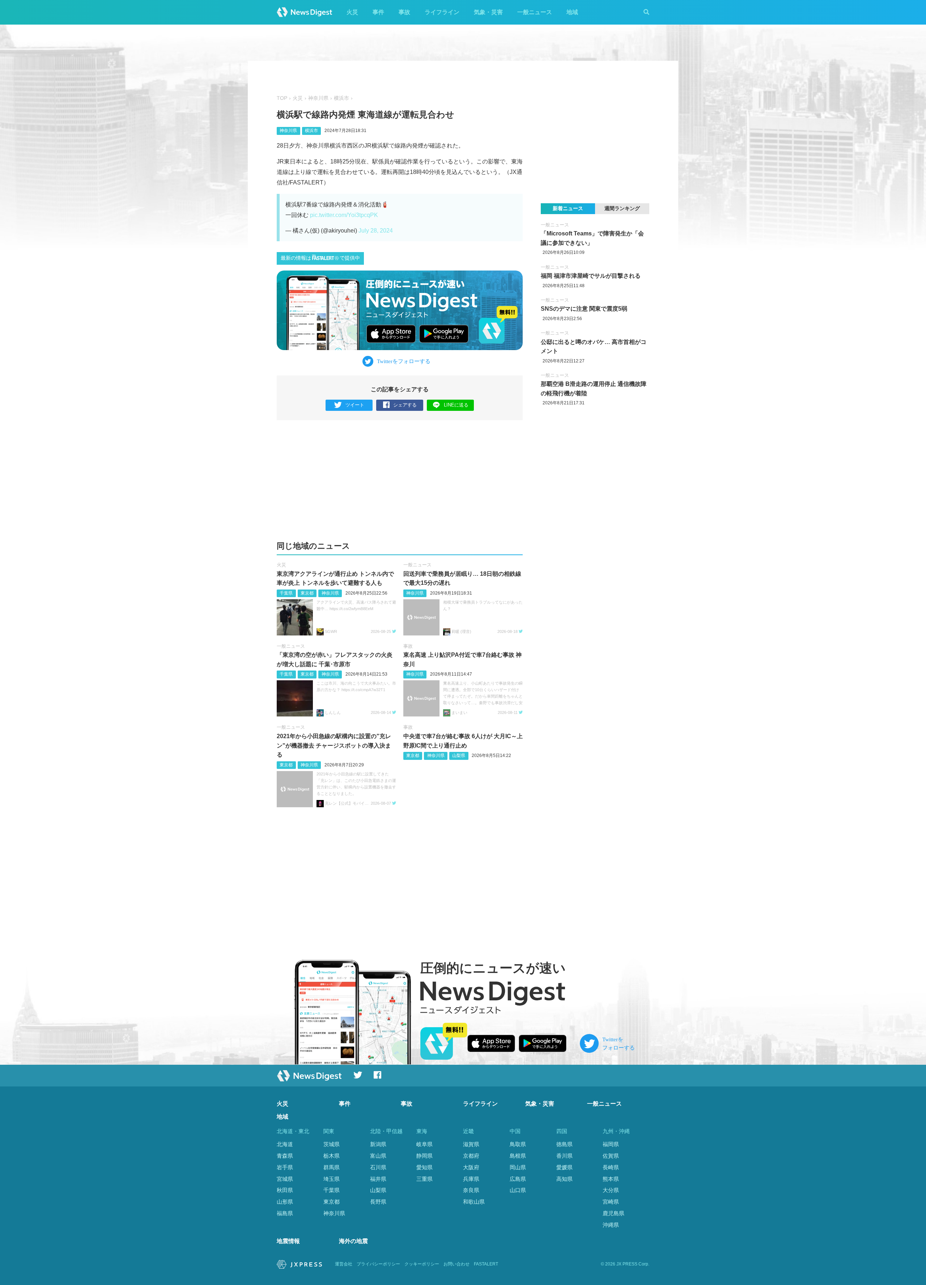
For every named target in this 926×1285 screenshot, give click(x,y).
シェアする (405, 405)
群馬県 (331, 1167)
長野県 (378, 1202)
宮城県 (285, 1179)
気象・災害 (488, 12)
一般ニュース (534, 12)
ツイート (354, 405)
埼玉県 (331, 1179)
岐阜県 (424, 1144)
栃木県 (331, 1156)
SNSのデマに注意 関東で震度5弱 (584, 309)
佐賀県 (611, 1156)
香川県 (564, 1156)
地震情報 (288, 1241)
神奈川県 (318, 98)
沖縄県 (611, 1225)
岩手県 (285, 1167)
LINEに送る (456, 405)
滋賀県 (471, 1144)
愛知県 (424, 1167)
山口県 (518, 1190)
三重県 (424, 1179)
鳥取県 (518, 1144)
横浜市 (341, 98)
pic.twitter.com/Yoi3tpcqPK (344, 215)
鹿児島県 (613, 1213)
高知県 (564, 1179)
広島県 (518, 1179)
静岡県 (424, 1156)
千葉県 (286, 593)
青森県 (285, 1156)
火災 (352, 12)
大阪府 (471, 1167)
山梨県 (458, 755)
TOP (282, 98)
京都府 (471, 1156)
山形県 (285, 1202)
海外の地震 (353, 1241)
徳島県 (564, 1144)
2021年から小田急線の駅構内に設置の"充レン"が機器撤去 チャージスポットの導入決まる (334, 745)
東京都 (307, 593)
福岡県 (611, 1144)
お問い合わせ (456, 1264)
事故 (404, 12)
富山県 (378, 1156)
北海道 (285, 1144)
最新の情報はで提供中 (320, 258)
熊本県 (611, 1179)
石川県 (378, 1167)
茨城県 (331, 1144)
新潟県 (378, 1144)
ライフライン (442, 12)
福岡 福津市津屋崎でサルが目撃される (591, 276)
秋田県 (285, 1190)
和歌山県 (474, 1202)
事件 (378, 12)
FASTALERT (486, 1264)
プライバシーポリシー (378, 1264)
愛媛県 (564, 1167)
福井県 (378, 1179)
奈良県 (471, 1190)
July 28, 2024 (375, 230)
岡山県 (518, 1167)
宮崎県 (611, 1202)
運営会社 (343, 1264)
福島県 (285, 1213)
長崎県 (611, 1167)
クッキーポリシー (421, 1264)
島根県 (518, 1156)
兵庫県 (471, 1179)
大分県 (611, 1190)
